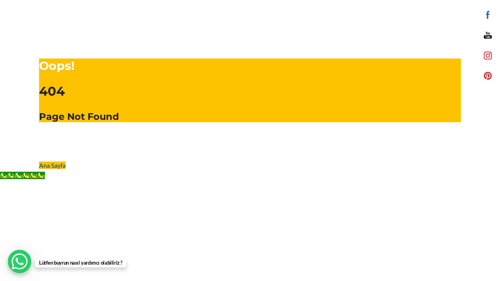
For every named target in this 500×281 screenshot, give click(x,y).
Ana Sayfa (52, 165)
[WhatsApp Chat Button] (19, 261)
